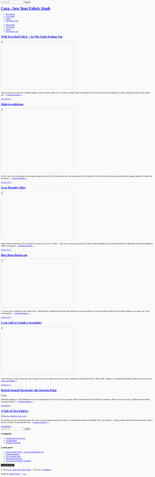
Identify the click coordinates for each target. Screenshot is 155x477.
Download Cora (12, 21)
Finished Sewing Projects (15, 438)
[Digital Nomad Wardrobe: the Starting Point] (4, 395)
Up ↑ (25, 474)
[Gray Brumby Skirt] (37, 239)
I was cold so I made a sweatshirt (21, 322)
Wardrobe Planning (13, 443)
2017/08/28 (5, 99)
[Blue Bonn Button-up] (37, 307)
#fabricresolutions (12, 104)
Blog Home (10, 14)
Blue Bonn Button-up (14, 255)
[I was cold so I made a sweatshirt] (37, 375)
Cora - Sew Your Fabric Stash (25, 8)
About (8, 19)
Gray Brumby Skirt (13, 187)
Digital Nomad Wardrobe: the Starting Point (29, 390)
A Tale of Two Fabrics (14, 410)
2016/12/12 (5, 250)
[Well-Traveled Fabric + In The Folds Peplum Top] (37, 89)
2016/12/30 (5, 182)
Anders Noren (14, 474)
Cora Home (10, 16)
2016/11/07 (5, 317)
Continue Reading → (14, 95)
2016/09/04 (5, 426)
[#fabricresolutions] (37, 172)
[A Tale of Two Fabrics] (14, 416)
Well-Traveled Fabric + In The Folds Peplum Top (31, 36)
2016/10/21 (5, 385)
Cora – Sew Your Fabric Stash (18, 470)
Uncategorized (11, 441)
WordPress (47, 470)
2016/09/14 (5, 406)
